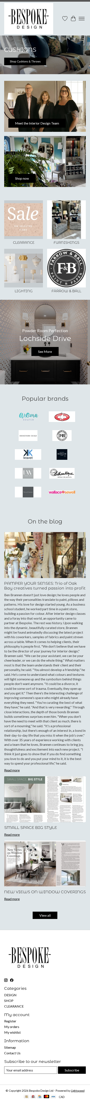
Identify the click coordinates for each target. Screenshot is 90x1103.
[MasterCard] (46, 1097)
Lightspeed (78, 1090)
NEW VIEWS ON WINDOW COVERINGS (45, 891)
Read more (12, 770)
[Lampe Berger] (62, 455)
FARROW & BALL (66, 291)
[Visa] (53, 1097)
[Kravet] (28, 455)
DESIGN (10, 995)
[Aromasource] (28, 417)
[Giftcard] (33, 1097)
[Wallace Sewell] (62, 492)
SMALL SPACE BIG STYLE (30, 827)
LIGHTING (24, 291)
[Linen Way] (28, 473)
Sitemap (10, 1047)
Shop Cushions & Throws (25, 61)
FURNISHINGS (66, 243)
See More (45, 351)
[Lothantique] (62, 473)
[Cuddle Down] (62, 417)
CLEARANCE (23, 243)
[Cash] (26, 1097)
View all (45, 915)
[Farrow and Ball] (62, 436)
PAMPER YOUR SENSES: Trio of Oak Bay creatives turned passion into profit (44, 586)
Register (10, 1021)
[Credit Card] (39, 1097)
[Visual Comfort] (28, 492)
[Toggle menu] (81, 18)
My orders (11, 1027)
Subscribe (72, 1070)
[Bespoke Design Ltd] (28, 18)
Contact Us (12, 1053)
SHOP (8, 1001)
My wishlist (12, 1032)
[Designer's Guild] (28, 436)
